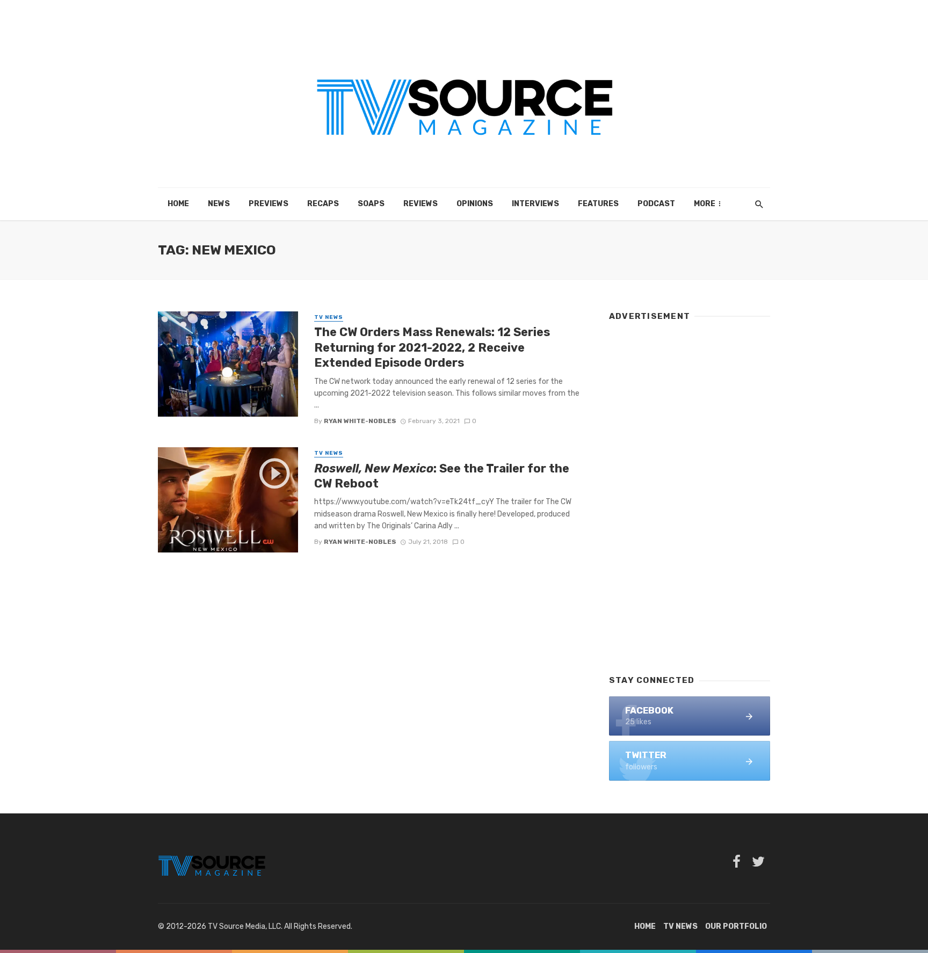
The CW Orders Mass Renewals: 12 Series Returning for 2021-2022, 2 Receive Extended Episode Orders (432, 347)
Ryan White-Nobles (360, 421)
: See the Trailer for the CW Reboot (441, 476)
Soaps (371, 203)
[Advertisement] (689, 493)
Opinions (474, 203)
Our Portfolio (736, 926)
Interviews (535, 203)
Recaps (323, 203)
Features (598, 203)
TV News (328, 317)
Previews (268, 203)
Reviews (420, 203)
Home (178, 203)
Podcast (656, 203)
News (219, 203)
